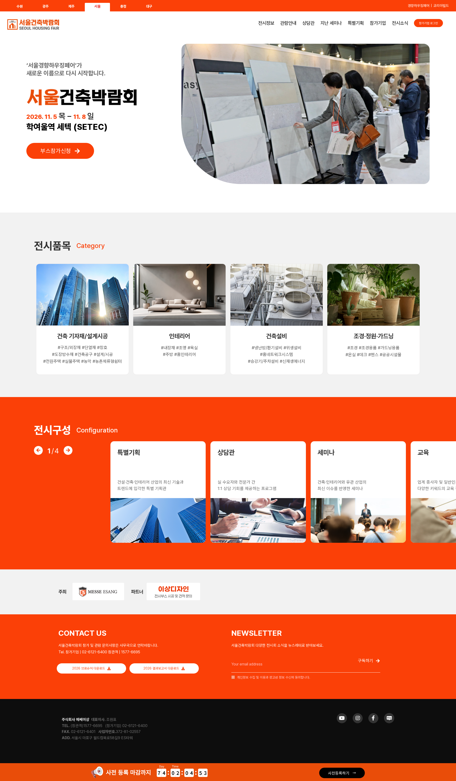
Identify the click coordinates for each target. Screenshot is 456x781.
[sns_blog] (389, 715)
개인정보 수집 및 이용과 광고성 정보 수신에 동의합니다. (273, 677)
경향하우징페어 (418, 6)
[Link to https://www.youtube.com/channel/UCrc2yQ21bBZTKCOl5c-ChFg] (342, 718)
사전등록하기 (338, 773)
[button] (38, 450)
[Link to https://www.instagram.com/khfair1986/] (358, 718)
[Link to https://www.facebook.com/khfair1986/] (373, 718)
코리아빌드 (441, 6)
